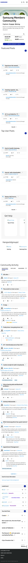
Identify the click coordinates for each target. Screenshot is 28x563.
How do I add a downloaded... (13, 172)
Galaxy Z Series (21, 292)
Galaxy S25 (15, 278)
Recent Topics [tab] (5, 268)
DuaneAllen (6, 405)
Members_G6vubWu (8, 348)
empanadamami (9, 179)
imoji (16, 380)
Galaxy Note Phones (13, 149)
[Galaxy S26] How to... (11, 196)
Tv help (5, 305)
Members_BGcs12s (8, 368)
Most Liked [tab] (13, 268)
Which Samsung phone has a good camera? (15, 422)
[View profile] (2, 278)
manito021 (7, 414)
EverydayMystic (7, 308)
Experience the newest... (12, 65)
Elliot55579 (8, 320)
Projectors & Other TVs (13, 174)
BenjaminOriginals (9, 437)
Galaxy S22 (18, 389)
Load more (13, 473)
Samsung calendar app (6, 468)
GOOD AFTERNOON (7, 528)
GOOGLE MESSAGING (9, 401)
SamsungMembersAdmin (11, 73)
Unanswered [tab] (21, 268)
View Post (9, 282)
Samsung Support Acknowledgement (10, 480)
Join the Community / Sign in (14, 44)
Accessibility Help (5, 550)
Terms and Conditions (6, 553)
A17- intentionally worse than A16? (13, 345)
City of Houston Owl (7, 540)
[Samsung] (4, 2)
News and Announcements (14, 67)
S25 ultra (5, 274)
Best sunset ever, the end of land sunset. (11, 521)
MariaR (7, 155)
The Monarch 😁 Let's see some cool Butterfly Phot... (11, 534)
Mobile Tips (11, 198)
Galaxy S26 (18, 426)
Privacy (2, 555)
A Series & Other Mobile (6, 350)
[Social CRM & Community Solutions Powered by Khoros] (24, 546)
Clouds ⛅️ (5, 515)
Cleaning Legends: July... (12, 90)
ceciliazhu (6, 426)
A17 (3, 360)
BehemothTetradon (9, 338)
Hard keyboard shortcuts (7, 380)
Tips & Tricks (11, 223)
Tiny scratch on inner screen (11, 289)
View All (13, 127)
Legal (2, 557)
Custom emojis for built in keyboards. (13, 365)
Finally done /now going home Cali (13, 327)
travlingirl (6, 389)
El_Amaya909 (7, 330)
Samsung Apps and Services (7, 370)
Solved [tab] (3, 270)
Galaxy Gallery (21, 330)
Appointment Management (11, 447)
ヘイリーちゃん (7, 292)
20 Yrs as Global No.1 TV (11, 114)
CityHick (6, 278)
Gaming (9, 249)
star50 (6, 460)
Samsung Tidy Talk (12, 91)
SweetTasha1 (7, 450)
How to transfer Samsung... (12, 148)
